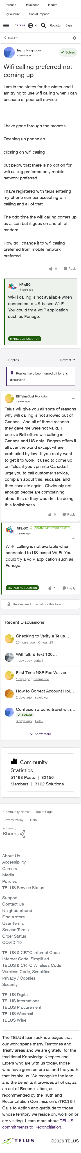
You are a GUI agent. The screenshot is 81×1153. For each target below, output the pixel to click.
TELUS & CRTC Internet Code (31, 952)
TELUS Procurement (21, 1007)
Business (32, 5)
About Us (11, 855)
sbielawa (41, 697)
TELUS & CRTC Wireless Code (31, 965)
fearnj (21, 50)
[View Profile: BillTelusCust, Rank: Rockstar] (9, 398)
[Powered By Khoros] (40, 833)
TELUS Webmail (17, 1013)
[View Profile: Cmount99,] (9, 638)
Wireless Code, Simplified (26, 971)
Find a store (13, 916)
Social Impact (39, 14)
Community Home (16, 811)
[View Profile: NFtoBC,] (12, 286)
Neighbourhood (17, 910)
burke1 (38, 660)
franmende (41, 679)
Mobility (13, 38)
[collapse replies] (40, 392)
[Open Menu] (74, 38)
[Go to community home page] (18, 25)
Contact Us (13, 904)
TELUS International (21, 1000)
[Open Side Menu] (6, 25)
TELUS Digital (15, 994)
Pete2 (39, 721)
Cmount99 (45, 642)
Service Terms (15, 929)
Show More (43, 734)
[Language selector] (32, 25)
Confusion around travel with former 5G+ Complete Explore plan (44, 709)
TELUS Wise (14, 1020)
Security (10, 984)
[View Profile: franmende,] (9, 675)
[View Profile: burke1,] (9, 657)
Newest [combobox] (67, 360)
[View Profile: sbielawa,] (9, 693)
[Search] (43, 25)
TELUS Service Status (23, 887)
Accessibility (14, 862)
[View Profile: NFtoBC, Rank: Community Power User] (10, 530)
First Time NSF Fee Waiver (41, 672)
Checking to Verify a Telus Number (40, 636)
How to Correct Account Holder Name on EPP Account (46, 691)
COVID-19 (12, 942)
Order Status (14, 936)
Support (10, 897)
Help (33, 820)
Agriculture (12, 14)
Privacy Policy (13, 820)
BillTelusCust (25, 396)
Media (8, 874)
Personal (10, 5)
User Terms (13, 923)
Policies (9, 881)
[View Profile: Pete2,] (9, 712)
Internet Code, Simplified (25, 958)
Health (52, 5)
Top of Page (44, 811)
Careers (9, 868)
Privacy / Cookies (19, 978)
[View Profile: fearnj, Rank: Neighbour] (9, 52)
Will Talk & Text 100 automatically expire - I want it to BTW (44, 654)
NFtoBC (25, 284)
